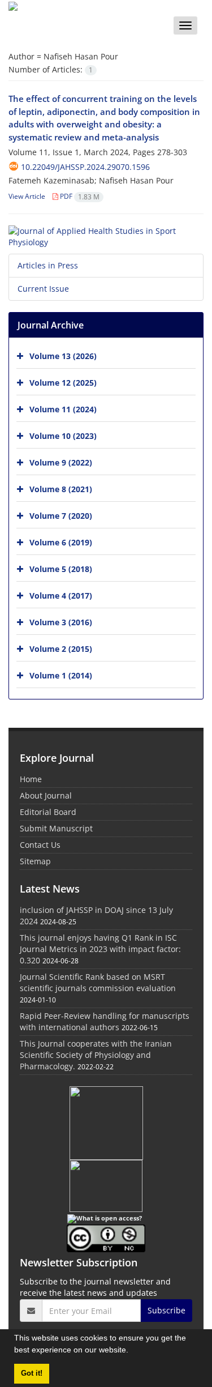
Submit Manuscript (56, 828)
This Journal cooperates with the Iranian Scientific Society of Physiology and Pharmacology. (96, 1055)
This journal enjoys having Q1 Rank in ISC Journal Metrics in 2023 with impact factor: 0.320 (100, 949)
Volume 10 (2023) (63, 435)
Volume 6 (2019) (60, 542)
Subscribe (166, 1310)
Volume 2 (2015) (60, 648)
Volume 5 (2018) (60, 569)
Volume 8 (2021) (60, 489)
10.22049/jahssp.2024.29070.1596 (85, 166)
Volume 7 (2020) (60, 515)
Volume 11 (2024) (63, 409)
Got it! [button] (31, 1373)
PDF (78, 196)
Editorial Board (48, 811)
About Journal (46, 795)
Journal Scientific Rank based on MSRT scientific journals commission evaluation (98, 982)
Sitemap (35, 861)
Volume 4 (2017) (60, 595)
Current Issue (43, 288)
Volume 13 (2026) (63, 356)
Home (31, 779)
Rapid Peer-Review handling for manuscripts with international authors (104, 1021)
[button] (132, 1351)
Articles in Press (48, 265)
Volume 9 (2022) (60, 462)
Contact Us (40, 844)
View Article (26, 196)
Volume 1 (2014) (60, 675)
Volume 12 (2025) (63, 382)
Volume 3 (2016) (60, 622)
